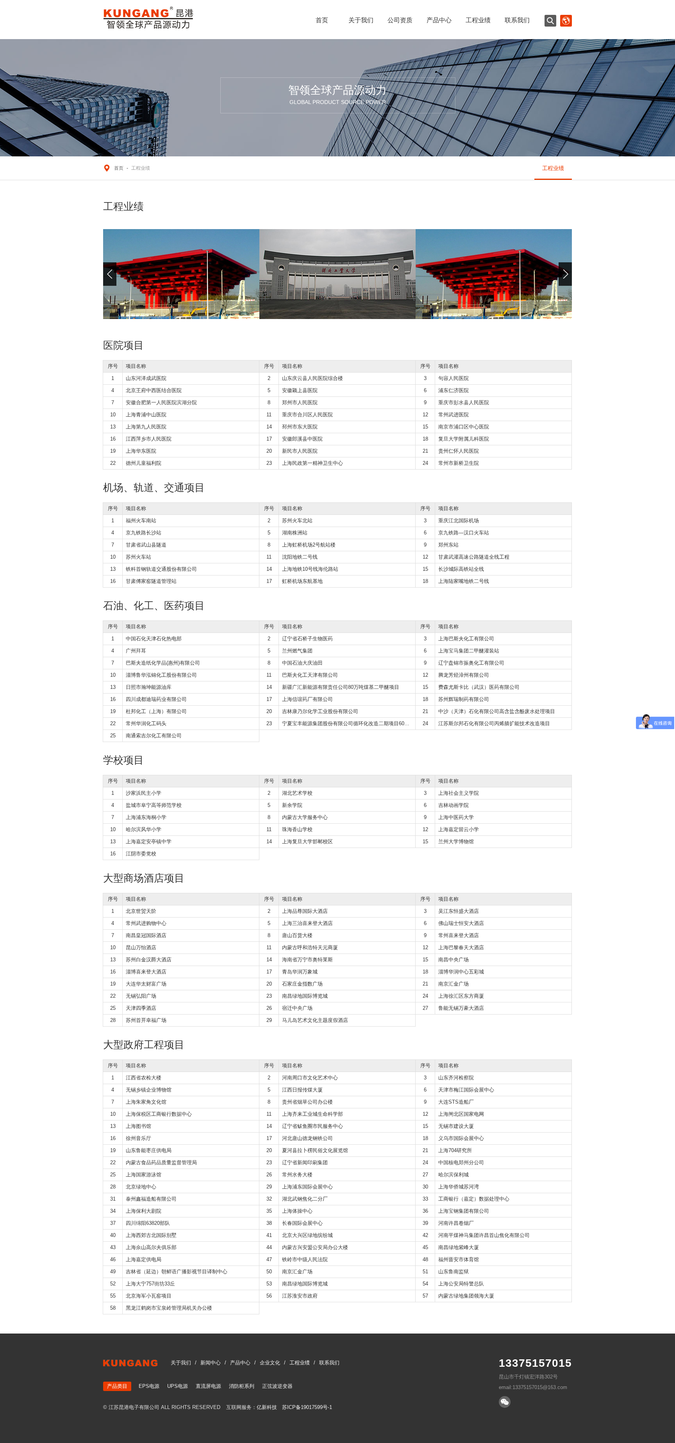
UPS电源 (177, 1386)
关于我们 (360, 20)
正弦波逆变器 (277, 1386)
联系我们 (517, 20)
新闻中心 (210, 1363)
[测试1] (181, 274)
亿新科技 (267, 1407)
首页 (322, 20)
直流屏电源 (208, 1386)
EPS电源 (149, 1386)
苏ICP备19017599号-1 (307, 1407)
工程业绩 (478, 20)
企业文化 (270, 1363)
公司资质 (400, 20)
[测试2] (337, 274)
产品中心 (439, 20)
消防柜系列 (241, 1386)
